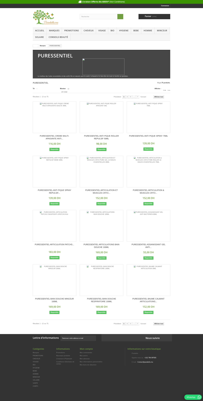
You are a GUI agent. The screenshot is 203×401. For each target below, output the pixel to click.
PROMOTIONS (71, 30)
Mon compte (86, 348)
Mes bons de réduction (88, 365)
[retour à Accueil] (35, 45)
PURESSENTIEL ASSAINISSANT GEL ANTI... (148, 245)
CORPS (35, 386)
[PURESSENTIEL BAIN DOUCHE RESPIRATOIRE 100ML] (101, 280)
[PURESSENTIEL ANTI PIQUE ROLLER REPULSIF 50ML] (101, 117)
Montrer (63, 88)
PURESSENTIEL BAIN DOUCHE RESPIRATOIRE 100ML (101, 300)
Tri (34, 88)
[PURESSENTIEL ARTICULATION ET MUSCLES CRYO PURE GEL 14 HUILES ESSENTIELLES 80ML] (101, 171)
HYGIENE (124, 30)
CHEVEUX (89, 30)
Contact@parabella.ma (145, 362)
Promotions (60, 353)
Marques (54, 30)
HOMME (148, 30)
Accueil (39, 30)
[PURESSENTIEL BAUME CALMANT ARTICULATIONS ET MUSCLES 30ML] (148, 280)
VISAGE (102, 30)
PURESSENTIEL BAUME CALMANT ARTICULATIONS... (148, 300)
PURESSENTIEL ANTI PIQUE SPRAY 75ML (148, 136)
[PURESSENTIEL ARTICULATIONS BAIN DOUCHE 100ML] (101, 225)
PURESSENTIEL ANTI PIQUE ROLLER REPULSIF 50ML (101, 137)
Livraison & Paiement (64, 359)
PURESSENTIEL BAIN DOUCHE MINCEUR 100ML (54, 300)
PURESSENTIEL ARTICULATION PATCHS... (54, 244)
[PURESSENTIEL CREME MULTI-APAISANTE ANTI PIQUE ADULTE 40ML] (54, 117)
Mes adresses (85, 359)
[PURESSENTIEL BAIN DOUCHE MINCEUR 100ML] (54, 280)
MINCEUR (162, 30)
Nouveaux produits (63, 356)
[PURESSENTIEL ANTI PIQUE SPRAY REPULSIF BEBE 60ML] (54, 171)
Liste (169, 90)
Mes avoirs (84, 356)
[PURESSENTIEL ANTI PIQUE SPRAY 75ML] (148, 117)
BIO (112, 30)
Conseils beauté (58, 37)
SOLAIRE (39, 37)
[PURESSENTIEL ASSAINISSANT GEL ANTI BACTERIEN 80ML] (148, 225)
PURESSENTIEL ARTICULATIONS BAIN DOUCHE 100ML (101, 245)
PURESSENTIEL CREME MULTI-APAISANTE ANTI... (54, 137)
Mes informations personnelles (91, 362)
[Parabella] (54, 17)
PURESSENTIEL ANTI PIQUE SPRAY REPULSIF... (54, 191)
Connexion (165, 6)
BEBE (136, 30)
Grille (164, 90)
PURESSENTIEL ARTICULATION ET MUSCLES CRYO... (101, 191)
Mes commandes (86, 353)
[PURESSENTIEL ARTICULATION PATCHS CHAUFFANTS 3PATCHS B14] (54, 225)
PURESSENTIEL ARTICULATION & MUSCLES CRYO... (148, 191)
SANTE (35, 383)
